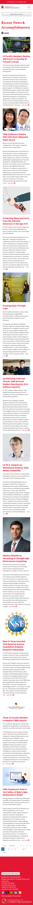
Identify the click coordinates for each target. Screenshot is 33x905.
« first (4, 846)
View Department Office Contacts (10, 873)
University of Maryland (16, 2)
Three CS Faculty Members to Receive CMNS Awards (15, 719)
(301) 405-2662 (13, 889)
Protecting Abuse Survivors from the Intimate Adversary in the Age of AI (16, 221)
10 (15, 849)
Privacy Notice (17, 896)
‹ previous (11, 846)
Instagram (11, 892)
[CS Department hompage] (16, 900)
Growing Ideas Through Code (14, 307)
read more (24, 105)
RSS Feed (20, 892)
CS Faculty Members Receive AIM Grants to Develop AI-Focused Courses (16, 59)
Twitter (7, 892)
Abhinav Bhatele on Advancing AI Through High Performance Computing (16, 558)
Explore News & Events (16, 14)
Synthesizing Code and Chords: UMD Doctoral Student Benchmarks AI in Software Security (15, 382)
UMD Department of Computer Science (13, 7)
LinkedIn (15, 892)
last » (4, 852)
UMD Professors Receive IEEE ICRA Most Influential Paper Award (15, 137)
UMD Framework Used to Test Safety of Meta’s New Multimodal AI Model (15, 792)
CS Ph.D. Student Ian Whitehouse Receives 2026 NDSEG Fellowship (15, 467)
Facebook (2, 892)
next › (24, 849)
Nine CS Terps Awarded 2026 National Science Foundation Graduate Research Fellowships (14, 645)
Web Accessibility (6, 896)
